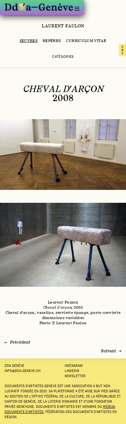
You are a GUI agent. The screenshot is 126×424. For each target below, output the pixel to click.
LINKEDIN (72, 370)
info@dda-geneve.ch (22, 370)
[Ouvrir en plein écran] (63, 154)
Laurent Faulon (63, 25)
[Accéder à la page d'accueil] (39, 7)
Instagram (74, 365)
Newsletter (75, 376)
